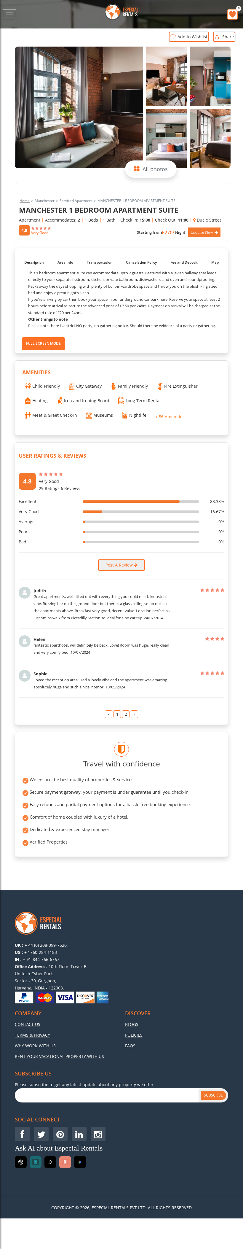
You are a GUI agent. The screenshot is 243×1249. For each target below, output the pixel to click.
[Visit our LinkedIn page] (79, 1134)
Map (215, 262)
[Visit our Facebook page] (22, 1134)
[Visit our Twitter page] (41, 1134)
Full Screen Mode (43, 343)
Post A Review (119, 565)
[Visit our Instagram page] (98, 1134)
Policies (134, 1035)
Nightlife (137, 415)
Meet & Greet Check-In (54, 415)
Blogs (131, 1024)
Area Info (65, 262)
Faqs (130, 1045)
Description (34, 262)
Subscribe (213, 1095)
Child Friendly (46, 386)
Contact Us (27, 1024)
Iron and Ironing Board (86, 400)
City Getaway (89, 386)
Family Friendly (133, 386)
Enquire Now (202, 232)
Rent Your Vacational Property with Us (59, 1056)
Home (25, 200)
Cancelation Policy (141, 262)
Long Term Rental (143, 400)
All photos (155, 169)
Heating (40, 400)
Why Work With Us (35, 1045)
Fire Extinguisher (181, 386)
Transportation (100, 262)
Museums (103, 415)
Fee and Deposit (184, 262)
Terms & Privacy (32, 1035)
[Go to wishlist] (232, 14)
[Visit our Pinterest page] (60, 1134)
